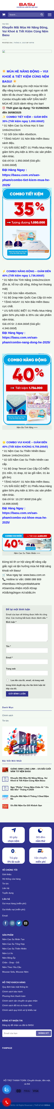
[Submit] (41, 14)
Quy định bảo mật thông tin (15, 987)
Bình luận (11, 622)
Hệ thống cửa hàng (11, 879)
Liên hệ (5, 888)
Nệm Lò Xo (7, 953)
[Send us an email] (26, 923)
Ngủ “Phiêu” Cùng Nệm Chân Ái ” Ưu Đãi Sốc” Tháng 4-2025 (29, 788)
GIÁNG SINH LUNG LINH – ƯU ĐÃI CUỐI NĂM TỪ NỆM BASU (30, 770)
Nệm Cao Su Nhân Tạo (13, 939)
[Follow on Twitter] (19, 923)
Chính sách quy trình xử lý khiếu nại (19, 1010)
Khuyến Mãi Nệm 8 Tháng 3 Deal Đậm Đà (29, 797)
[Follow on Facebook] (6, 923)
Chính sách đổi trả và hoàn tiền (17, 1005)
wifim (31, 43)
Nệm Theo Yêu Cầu (11, 967)
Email (9, 658)
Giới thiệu (6, 874)
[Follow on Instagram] (12, 923)
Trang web (11, 669)
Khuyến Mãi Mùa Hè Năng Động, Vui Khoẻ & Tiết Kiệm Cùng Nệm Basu (28, 779)
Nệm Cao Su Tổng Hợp (13, 944)
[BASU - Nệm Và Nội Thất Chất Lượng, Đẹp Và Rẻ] (27, 5)
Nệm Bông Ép (8, 958)
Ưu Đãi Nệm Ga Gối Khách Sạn (26, 805)
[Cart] (3, 14)
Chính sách (7, 715)
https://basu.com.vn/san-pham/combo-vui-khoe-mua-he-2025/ (24, 517)
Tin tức (5, 24)
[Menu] (49, 15)
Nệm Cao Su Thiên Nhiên (14, 948)
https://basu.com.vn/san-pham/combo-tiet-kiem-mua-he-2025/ (26, 180)
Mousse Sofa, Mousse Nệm (15, 972)
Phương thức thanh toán (14, 996)
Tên (8, 646)
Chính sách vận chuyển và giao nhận (20, 1001)
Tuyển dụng (8, 893)
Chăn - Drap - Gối (10, 962)
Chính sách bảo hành (12, 991)
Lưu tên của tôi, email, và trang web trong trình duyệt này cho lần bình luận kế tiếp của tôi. (25, 684)
